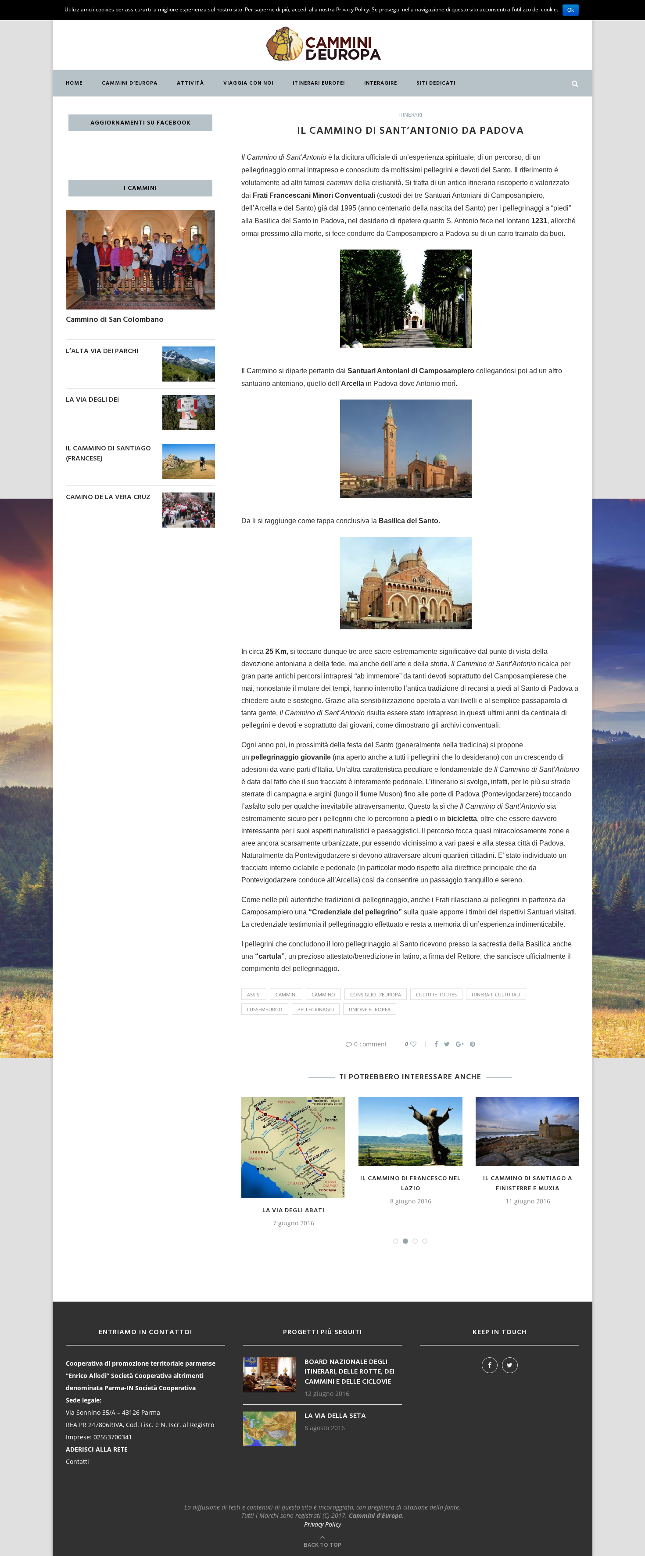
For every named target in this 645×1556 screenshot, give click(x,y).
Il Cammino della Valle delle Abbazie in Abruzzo (528, 1184)
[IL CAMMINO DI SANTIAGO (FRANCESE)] (188, 448)
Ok (570, 10)
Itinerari (410, 115)
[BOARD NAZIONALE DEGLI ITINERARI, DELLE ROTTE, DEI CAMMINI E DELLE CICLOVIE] (269, 1361)
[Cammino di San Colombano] (140, 214)
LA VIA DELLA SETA (335, 1416)
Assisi (254, 994)
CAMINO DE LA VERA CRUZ (108, 497)
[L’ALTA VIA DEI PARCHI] (188, 350)
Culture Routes (436, 994)
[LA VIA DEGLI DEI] (188, 399)
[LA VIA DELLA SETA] (269, 1415)
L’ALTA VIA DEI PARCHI (102, 351)
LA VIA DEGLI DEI (92, 400)
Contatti (77, 1461)
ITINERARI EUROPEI (319, 83)
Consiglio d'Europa (375, 994)
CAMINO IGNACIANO (410, 1179)
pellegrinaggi (315, 1009)
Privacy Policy (322, 1524)
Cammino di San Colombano (115, 319)
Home (74, 83)
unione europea (370, 1009)
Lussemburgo (265, 1009)
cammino (323, 994)
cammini (286, 994)
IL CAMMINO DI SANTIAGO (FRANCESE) (108, 454)
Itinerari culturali (496, 994)
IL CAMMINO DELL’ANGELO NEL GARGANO (293, 1184)
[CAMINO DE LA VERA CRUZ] (188, 496)
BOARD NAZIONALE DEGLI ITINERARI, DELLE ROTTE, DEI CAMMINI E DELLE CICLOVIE (349, 1372)
